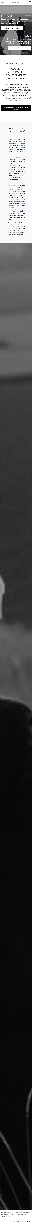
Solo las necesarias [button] (14, 1221)
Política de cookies (5, 1216)
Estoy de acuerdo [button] (25, 1221)
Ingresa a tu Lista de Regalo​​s (19, 48)
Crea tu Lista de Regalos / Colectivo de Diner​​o (16, 108)
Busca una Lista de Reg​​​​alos (12, 28)
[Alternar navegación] (2, 2)
